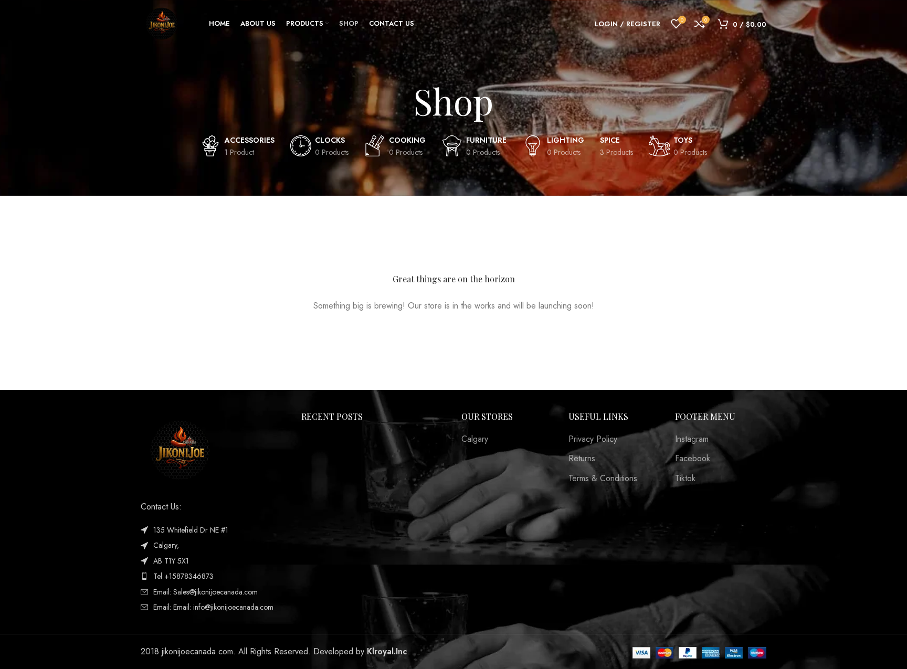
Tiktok (685, 478)
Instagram (692, 439)
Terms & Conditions (602, 478)
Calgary (474, 439)
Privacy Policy (592, 439)
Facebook (692, 458)
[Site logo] (162, 23)
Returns (581, 458)
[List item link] (213, 576)
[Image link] (180, 449)
